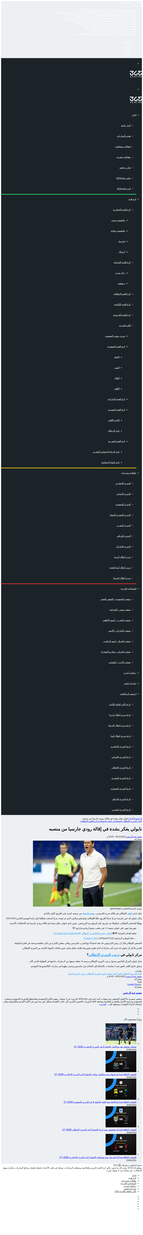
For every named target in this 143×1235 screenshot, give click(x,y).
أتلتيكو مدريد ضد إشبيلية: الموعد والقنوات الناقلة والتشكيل (109, 29)
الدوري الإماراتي (123, 546)
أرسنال (122, 252)
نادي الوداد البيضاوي (110, 462)
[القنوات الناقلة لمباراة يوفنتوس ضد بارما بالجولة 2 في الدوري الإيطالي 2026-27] (121, 1126)
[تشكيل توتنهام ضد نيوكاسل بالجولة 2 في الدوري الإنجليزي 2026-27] (121, 1043)
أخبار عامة (126, 125)
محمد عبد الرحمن (134, 836)
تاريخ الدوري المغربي (121, 810)
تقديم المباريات (124, 136)
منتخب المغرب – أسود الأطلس (117, 620)
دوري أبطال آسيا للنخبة (120, 567)
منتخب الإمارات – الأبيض (119, 631)
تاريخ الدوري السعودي (121, 788)
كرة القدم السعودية (116, 346)
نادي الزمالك (114, 431)
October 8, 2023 (91, 938)
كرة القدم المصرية (116, 410)
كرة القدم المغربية (116, 441)
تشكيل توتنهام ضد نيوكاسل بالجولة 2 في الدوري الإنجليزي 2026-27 (106, 10)
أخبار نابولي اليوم (110, 821)
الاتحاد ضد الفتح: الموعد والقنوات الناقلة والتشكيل (113, 31)
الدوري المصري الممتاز (120, 515)
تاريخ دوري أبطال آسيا (121, 736)
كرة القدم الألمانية (122, 304)
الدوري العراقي (124, 536)
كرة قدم (132, 199)
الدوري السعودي (123, 504)
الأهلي (117, 388)
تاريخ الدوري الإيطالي (121, 767)
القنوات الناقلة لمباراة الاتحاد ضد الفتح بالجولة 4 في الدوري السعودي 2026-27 (101, 15)
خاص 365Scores (123, 178)
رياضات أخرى (130, 673)
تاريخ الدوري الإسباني (121, 757)
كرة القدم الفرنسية (122, 315)
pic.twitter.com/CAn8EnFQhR (67, 933)
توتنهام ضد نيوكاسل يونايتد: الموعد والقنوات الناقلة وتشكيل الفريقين (105, 34)
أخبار (134, 115)
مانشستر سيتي (118, 220)
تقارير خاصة (125, 167)
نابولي (70, 974)
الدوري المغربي (123, 525)
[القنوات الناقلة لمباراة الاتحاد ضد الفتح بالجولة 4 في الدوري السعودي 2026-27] (121, 1099)
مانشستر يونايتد (118, 231)
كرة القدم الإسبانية (122, 262)
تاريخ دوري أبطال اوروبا (120, 715)
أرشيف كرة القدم (128, 694)
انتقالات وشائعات (123, 146)
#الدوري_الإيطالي (89, 933)
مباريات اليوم (130, 683)
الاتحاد (117, 357)
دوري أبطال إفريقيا (122, 578)
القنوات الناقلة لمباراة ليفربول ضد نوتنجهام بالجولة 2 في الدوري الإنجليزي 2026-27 (98, 21)
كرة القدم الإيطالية (122, 294)
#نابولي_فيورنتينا (104, 933)
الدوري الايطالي (93, 974)
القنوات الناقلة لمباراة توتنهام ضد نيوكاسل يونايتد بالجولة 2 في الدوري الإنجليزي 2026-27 (96, 13)
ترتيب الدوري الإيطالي (104, 954)
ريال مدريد (120, 273)
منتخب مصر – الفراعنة (120, 610)
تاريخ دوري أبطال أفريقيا (119, 725)
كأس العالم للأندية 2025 (125, 1191)
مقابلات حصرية (124, 157)
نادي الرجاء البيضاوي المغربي (106, 452)
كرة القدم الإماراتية (116, 399)
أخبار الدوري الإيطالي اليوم (130, 821)
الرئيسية (138, 818)
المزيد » (102, 1004)
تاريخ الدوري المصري (121, 778)
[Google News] (134, 984)
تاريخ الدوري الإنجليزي (121, 746)
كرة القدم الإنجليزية (122, 210)
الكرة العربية (125, 325)
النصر (117, 367)
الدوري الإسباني (123, 494)
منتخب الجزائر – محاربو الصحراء (116, 652)
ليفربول (121, 241)
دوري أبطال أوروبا (122, 557)
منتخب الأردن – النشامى (119, 662)
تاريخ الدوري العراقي (121, 799)
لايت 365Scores (124, 188)
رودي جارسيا (80, 974)
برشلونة (121, 283)
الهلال (117, 378)
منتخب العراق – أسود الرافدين (117, 641)
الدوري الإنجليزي (123, 483)
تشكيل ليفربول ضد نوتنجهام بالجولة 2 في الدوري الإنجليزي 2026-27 (105, 23)
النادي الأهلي (114, 420)
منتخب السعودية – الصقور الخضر (115, 599)
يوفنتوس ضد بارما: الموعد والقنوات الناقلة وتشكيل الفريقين (109, 26)
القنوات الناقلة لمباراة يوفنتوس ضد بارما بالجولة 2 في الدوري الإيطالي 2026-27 (100, 18)
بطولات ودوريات (128, 473)
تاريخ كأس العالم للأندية (120, 704)
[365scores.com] (136, 76)
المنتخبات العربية (128, 588)
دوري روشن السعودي (115, 336)
